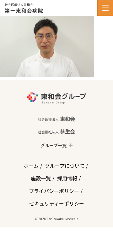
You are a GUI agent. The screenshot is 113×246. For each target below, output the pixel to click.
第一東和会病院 (24, 10)
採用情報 (67, 178)
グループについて (65, 165)
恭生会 (56, 131)
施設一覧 (41, 178)
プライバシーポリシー (54, 191)
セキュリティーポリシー (56, 203)
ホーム (31, 165)
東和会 (56, 118)
